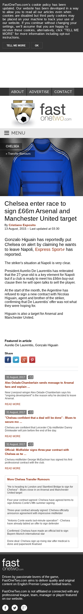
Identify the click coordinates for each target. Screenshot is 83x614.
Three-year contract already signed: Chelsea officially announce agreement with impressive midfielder (38, 512)
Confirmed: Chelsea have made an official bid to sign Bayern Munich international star (37, 532)
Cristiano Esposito (22, 225)
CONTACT (63, 92)
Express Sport (48, 249)
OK (37, 45)
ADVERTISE (39, 92)
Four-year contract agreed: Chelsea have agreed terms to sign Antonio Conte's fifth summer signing (40, 502)
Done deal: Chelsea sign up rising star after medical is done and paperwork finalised (38, 543)
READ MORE (12, 404)
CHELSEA (12, 146)
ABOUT (17, 92)
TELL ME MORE (16, 45)
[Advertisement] (41, 328)
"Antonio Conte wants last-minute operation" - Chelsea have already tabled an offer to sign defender (38, 522)
